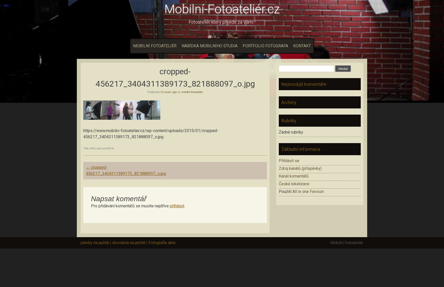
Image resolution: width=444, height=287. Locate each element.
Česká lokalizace (294, 183)
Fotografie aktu (162, 242)
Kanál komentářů (294, 176)
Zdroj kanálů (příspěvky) (300, 168)
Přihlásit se (289, 160)
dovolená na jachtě (128, 242)
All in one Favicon (308, 191)
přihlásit (177, 205)
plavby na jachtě (95, 242)
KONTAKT (302, 45)
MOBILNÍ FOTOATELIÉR (155, 45)
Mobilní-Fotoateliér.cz (222, 9)
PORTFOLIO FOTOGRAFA (265, 45)
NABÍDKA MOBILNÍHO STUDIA (209, 45)
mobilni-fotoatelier (192, 92)
